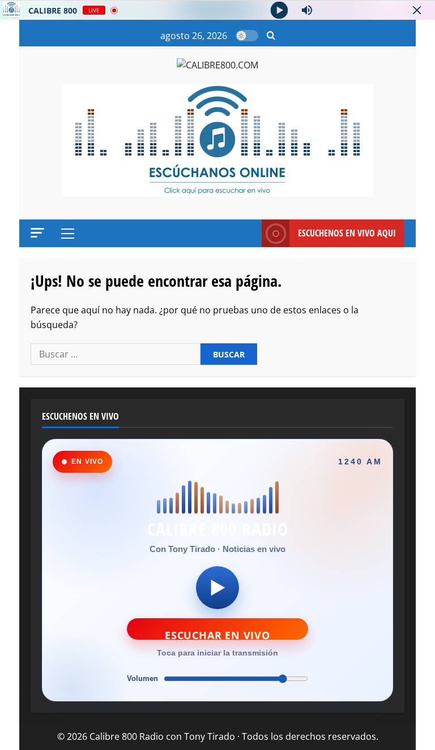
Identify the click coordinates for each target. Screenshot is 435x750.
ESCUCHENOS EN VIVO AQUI (347, 233)
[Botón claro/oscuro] (247, 35)
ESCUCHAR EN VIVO (217, 634)
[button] (271, 36)
